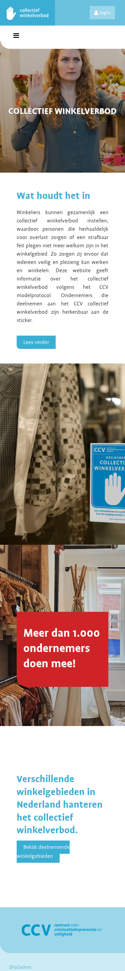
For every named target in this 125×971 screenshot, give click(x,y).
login (105, 13)
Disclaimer (20, 967)
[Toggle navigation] (16, 37)
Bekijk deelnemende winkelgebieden (43, 851)
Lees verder (36, 342)
